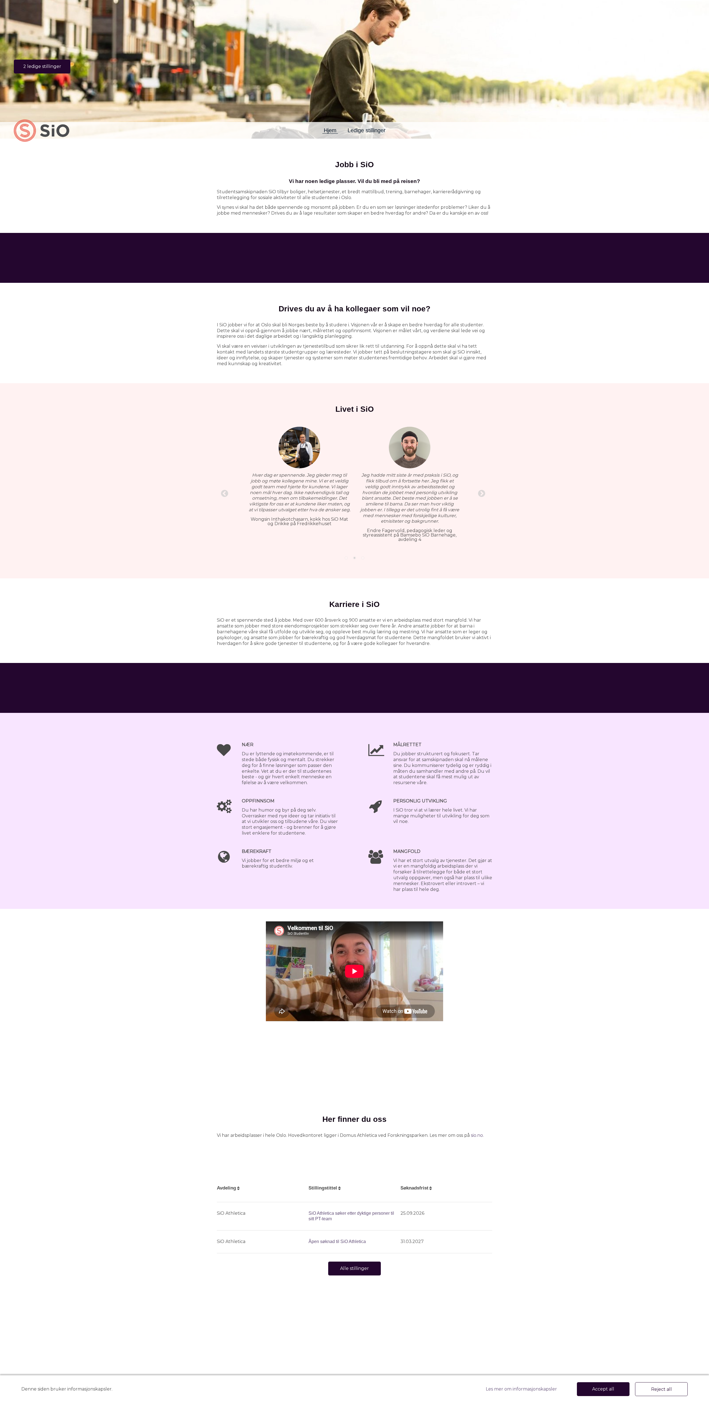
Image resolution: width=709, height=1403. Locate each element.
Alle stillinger (354, 1268)
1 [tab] (346, 558)
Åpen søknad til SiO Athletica (337, 1241)
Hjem (330, 130)
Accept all (603, 1389)
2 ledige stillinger (42, 66)
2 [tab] (354, 558)
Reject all (661, 1389)
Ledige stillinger (367, 130)
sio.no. (477, 1135)
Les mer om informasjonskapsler (521, 1389)
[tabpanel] (354, 486)
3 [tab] (363, 558)
